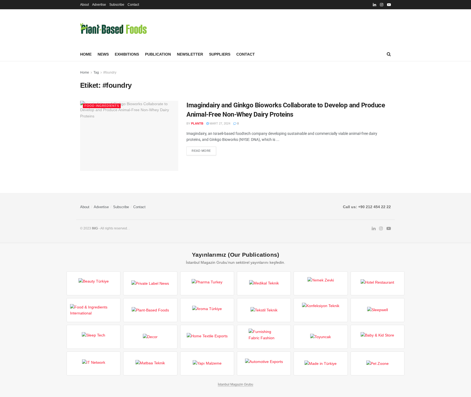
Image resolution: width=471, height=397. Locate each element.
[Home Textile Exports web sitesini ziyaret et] (207, 337)
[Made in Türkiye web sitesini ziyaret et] (321, 363)
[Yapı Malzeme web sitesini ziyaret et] (207, 363)
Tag (96, 72)
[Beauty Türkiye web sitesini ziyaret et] (93, 283)
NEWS (103, 54)
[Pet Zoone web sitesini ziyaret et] (377, 363)
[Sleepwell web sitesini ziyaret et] (377, 310)
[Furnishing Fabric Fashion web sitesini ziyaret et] (264, 337)
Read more (201, 150)
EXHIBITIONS (127, 54)
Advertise (99, 5)
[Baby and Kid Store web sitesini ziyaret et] (377, 337)
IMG (95, 228)
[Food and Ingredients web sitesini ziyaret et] (93, 310)
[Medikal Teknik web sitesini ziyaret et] (264, 283)
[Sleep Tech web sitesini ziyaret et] (93, 337)
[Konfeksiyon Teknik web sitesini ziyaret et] (321, 310)
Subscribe (116, 5)
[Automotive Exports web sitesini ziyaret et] (264, 363)
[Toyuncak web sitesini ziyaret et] (321, 337)
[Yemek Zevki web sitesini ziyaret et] (321, 283)
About (84, 5)
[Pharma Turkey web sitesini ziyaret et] (207, 283)
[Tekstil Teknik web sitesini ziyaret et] (264, 310)
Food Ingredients (101, 105)
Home (86, 54)
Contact (133, 5)
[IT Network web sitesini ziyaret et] (93, 363)
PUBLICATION (158, 54)
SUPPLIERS (219, 54)
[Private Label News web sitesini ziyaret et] (150, 283)
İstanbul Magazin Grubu (235, 384)
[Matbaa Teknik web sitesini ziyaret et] (150, 363)
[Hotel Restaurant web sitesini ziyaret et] (377, 283)
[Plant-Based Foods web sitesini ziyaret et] (150, 310)
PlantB (197, 123)
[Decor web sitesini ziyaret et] (150, 337)
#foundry (109, 72)
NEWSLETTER (190, 54)
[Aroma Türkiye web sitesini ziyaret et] (207, 310)
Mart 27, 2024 (219, 123)
